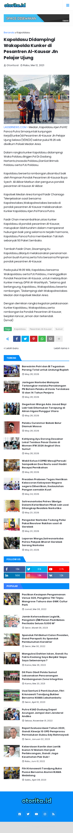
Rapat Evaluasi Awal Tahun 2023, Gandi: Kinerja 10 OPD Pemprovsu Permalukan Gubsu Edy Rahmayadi (45, 731)
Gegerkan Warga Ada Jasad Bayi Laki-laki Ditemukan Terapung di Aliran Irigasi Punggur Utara (44, 408)
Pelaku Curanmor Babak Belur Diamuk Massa (41, 424)
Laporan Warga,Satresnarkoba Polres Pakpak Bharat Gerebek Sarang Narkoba (42, 542)
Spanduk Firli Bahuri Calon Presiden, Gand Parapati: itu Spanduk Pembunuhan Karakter (45, 639)
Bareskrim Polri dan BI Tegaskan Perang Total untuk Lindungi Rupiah (45, 368)
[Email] (50, 339)
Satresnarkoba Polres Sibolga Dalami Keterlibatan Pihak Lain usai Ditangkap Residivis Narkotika (45, 505)
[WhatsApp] (42, 339)
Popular (12, 586)
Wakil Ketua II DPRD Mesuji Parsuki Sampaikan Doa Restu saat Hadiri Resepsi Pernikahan (44, 464)
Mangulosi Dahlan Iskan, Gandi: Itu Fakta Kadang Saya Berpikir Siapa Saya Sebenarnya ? (45, 657)
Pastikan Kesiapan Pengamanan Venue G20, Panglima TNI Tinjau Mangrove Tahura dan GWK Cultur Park (45, 600)
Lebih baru (12, 348)
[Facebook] (17, 339)
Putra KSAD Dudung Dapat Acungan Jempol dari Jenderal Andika (42, 713)
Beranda (9, 32)
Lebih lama (60, 348)
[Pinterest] (33, 339)
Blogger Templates (44, 826)
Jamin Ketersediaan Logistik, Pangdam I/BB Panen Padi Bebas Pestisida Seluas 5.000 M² (43, 620)
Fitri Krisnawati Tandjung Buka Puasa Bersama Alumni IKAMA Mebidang (42, 772)
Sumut (59, 329)
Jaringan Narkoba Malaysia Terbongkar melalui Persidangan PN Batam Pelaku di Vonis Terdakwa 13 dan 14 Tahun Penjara (45, 387)
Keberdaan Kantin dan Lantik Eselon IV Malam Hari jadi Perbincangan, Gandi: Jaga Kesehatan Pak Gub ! (41, 752)
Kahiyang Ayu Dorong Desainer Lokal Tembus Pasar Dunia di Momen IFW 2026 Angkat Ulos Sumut (42, 444)
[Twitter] (25, 339)
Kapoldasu (23, 32)
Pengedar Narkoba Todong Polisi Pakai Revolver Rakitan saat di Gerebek (44, 523)
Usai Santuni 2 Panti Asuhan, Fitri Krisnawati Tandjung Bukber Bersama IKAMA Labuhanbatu (43, 694)
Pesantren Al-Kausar (41, 329)
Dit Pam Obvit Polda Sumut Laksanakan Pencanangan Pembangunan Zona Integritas (42, 676)
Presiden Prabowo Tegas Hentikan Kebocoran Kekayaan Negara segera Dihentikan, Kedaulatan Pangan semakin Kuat (44, 484)
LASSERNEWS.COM (15, 127)
